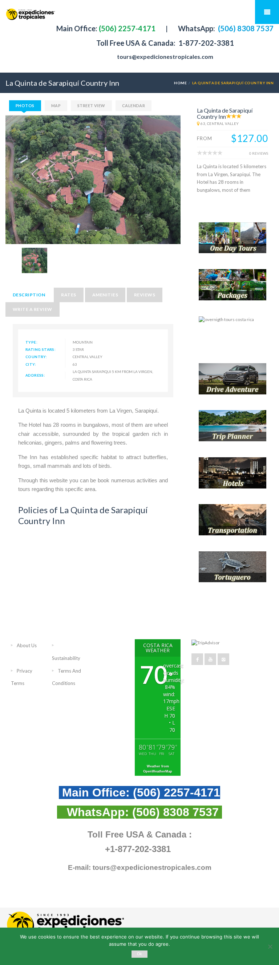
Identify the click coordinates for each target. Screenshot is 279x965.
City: (30, 364)
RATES (68, 294)
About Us (27, 645)
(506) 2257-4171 (126, 28)
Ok (139, 954)
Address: (35, 375)
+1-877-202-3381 (138, 849)
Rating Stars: (40, 349)
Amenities (105, 294)
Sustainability (66, 658)
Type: (31, 342)
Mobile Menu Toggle (267, 12)
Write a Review (32, 309)
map (56, 105)
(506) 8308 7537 (245, 28)
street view (91, 105)
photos (25, 105)
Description (29, 294)
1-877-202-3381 (205, 42)
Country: (36, 356)
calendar (133, 105)
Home (180, 83)
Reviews (144, 294)
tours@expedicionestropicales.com (165, 56)
